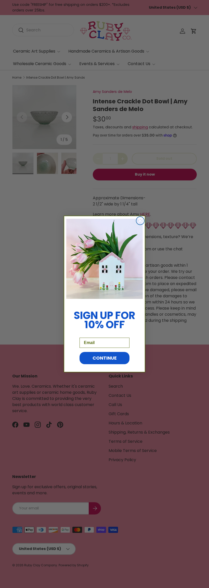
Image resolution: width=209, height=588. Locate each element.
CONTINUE (105, 358)
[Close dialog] (140, 221)
